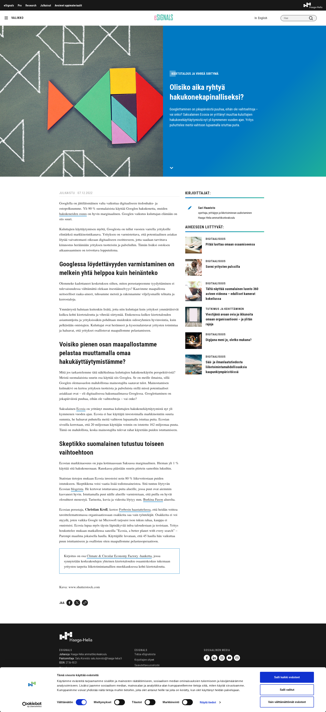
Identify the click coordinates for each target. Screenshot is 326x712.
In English (260, 18)
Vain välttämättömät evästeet (287, 702)
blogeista (77, 488)
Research (30, 5)
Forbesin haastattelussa (135, 509)
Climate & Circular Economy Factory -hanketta (119, 555)
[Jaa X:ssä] (77, 603)
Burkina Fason (153, 499)
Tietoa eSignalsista (145, 654)
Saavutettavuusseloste (147, 665)
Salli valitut (287, 689)
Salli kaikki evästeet (287, 677)
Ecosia (80, 408)
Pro (20, 5)
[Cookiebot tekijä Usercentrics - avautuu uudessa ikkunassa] (31, 704)
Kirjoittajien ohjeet (144, 659)
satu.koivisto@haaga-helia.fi (106, 658)
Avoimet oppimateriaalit (68, 5)
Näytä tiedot (208, 702)
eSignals (9, 5)
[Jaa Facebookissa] (69, 603)
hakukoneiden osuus (73, 213)
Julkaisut (45, 5)
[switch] (119, 702)
